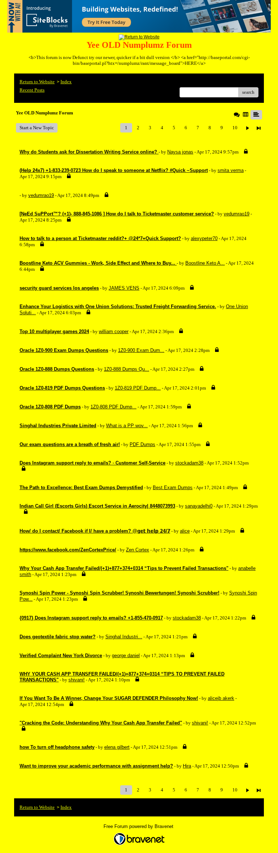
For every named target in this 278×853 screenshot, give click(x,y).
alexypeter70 (204, 238)
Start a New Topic (37, 127)
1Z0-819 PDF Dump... (138, 388)
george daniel (126, 655)
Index (66, 81)
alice (185, 531)
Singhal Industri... (123, 636)
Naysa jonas (180, 152)
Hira (187, 766)
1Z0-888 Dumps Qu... (126, 369)
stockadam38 (189, 463)
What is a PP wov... (127, 425)
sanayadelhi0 (198, 506)
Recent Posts (32, 90)
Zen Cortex (137, 549)
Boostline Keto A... (205, 263)
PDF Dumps (142, 444)
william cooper (114, 331)
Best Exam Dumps (173, 487)
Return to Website (37, 81)
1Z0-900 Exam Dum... (141, 350)
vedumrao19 (41, 195)
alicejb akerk (221, 698)
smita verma (231, 170)
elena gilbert (117, 747)
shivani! (76, 679)
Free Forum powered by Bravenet (139, 826)
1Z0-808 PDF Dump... (113, 406)
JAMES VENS (124, 288)
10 (234, 127)
